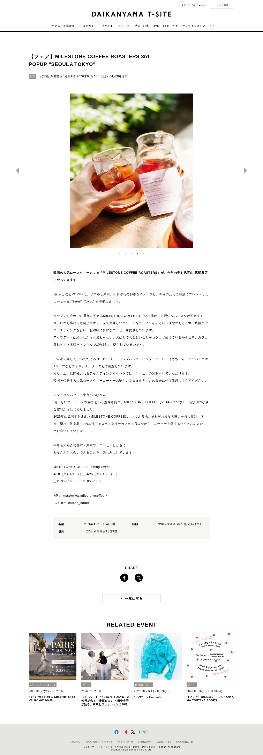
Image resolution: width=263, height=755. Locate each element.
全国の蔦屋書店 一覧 (184, 742)
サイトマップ (106, 742)
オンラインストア (193, 26)
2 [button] (125, 254)
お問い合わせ (75, 742)
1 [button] (119, 254)
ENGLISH (189, 5)
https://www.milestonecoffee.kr (85, 495)
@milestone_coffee (75, 502)
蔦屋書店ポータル (164, 742)
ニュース (124, 26)
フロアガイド (88, 26)
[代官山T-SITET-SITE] (131, 14)
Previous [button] (15, 170)
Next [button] (247, 170)
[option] (131, 171)
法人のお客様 (221, 5)
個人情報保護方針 (144, 742)
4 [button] (138, 254)
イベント (107, 26)
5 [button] (144, 254)
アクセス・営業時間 (62, 26)
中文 (203, 5)
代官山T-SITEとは (165, 26)
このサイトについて (125, 742)
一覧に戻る (134, 598)
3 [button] (131, 254)
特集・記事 (142, 26)
